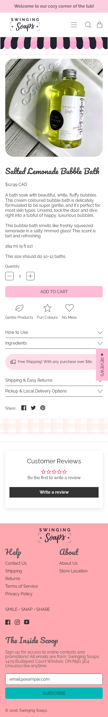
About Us (68, 563)
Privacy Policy (19, 593)
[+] (30, 276)
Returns (12, 578)
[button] (88, 25)
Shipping (13, 570)
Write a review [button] (54, 492)
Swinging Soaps (33, 710)
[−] (9, 276)
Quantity (12, 266)
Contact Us (16, 563)
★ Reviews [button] (102, 364)
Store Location (73, 570)
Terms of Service (21, 586)
